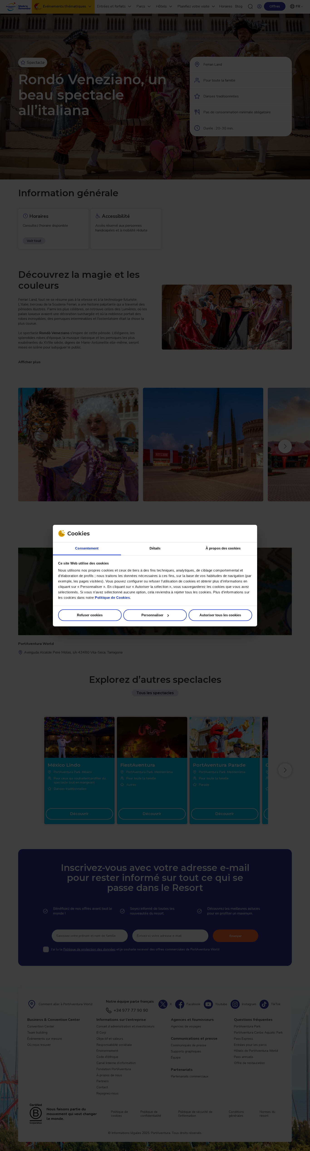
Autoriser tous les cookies (220, 615)
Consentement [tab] (86, 548)
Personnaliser (152, 615)
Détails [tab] (155, 548)
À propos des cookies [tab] (223, 548)
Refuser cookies (90, 615)
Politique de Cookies (112, 598)
